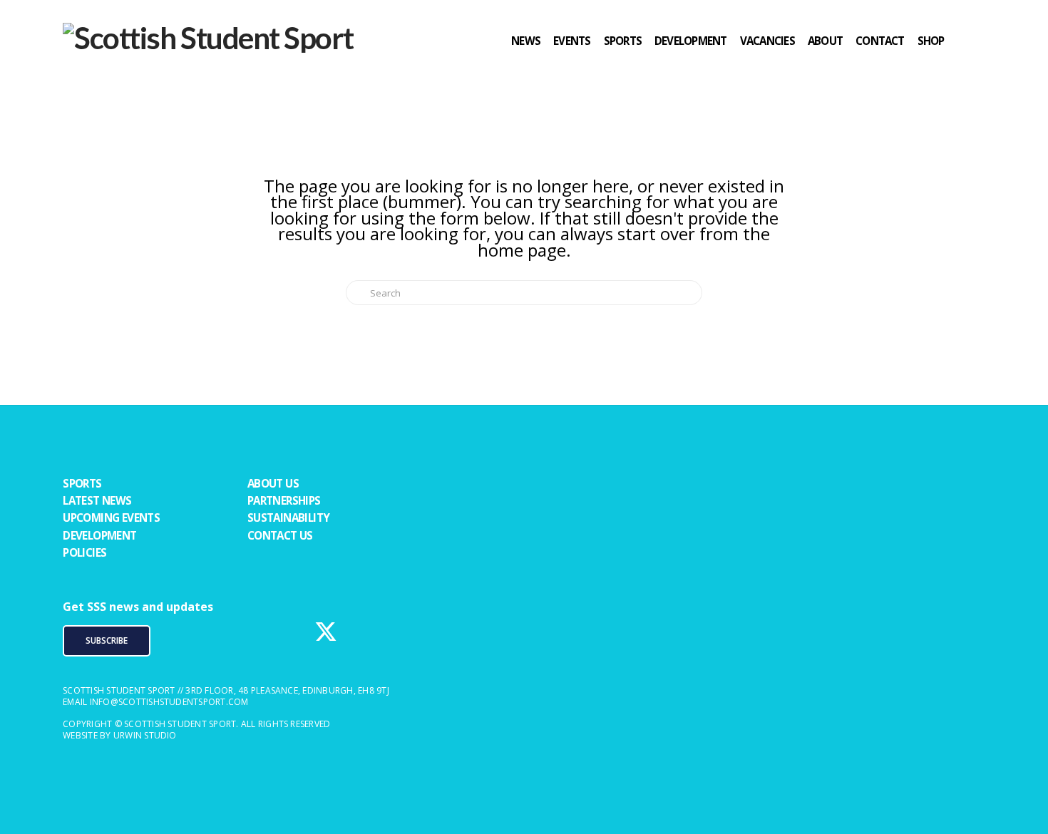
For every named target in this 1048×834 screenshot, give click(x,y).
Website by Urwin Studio (120, 735)
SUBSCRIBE (107, 640)
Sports (82, 483)
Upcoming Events (111, 517)
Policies (84, 552)
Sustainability (288, 517)
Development (99, 535)
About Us (273, 483)
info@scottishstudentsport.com (169, 702)
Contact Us (280, 535)
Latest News (97, 500)
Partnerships (284, 500)
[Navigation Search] (971, 68)
